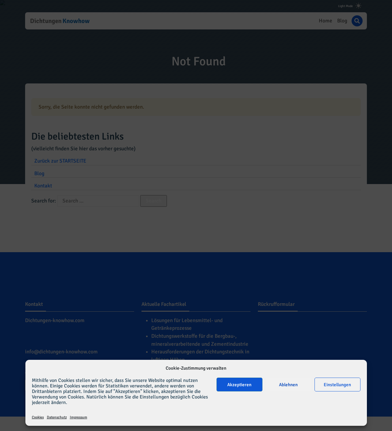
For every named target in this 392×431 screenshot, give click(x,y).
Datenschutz (57, 417)
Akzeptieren (239, 384)
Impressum (78, 417)
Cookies (38, 417)
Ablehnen (288, 384)
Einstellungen (337, 384)
